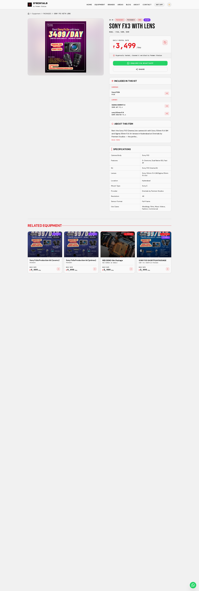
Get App (159, 5)
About (137, 5)
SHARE (142, 69)
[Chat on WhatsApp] (193, 585)
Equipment (100, 5)
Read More (116, 140)
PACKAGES (47, 14)
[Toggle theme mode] (169, 5)
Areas (120, 5)
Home (89, 5)
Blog (128, 5)
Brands (111, 5)
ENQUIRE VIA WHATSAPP (142, 63)
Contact (147, 5)
